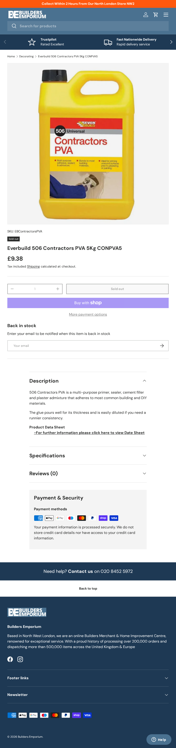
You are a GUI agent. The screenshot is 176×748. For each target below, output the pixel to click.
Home (11, 56)
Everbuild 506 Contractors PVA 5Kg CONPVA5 (68, 56)
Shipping (33, 266)
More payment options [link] (88, 314)
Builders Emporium (30, 737)
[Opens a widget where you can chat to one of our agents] (158, 740)
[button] (156, 15)
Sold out (117, 289)
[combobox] (88, 26)
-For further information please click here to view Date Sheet (89, 432)
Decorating (26, 56)
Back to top (88, 588)
